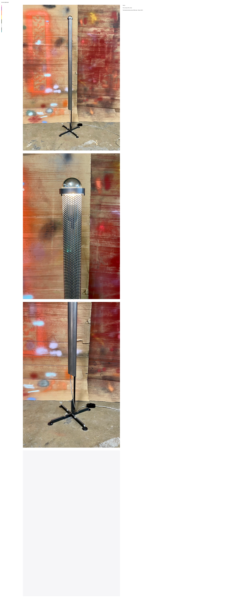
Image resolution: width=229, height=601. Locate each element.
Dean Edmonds (5, 2)
